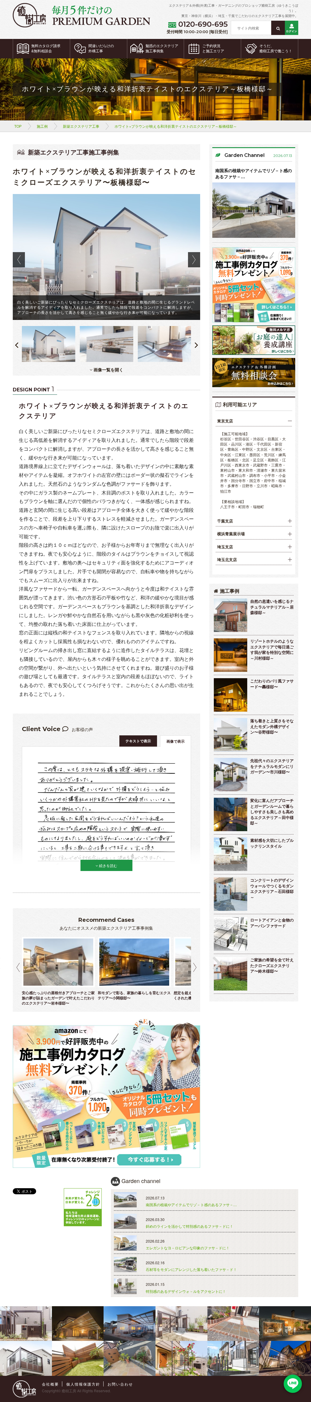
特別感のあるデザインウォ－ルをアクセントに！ (186, 1291)
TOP (18, 126)
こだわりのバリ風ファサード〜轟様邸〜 (272, 683)
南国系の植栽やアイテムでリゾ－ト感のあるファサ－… (253, 173)
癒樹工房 (69, 1390)
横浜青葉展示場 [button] (231, 534)
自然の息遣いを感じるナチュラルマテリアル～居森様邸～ (272, 606)
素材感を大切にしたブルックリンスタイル (272, 843)
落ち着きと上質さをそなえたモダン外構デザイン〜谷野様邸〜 (272, 726)
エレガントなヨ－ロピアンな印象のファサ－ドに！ (188, 1247)
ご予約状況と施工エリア (213, 48)
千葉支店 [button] (225, 521)
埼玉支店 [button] (225, 547)
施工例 (42, 126)
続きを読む (107, 865)
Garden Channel (244, 155)
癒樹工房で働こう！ (275, 48)
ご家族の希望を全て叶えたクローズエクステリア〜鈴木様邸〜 (272, 965)
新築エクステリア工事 (81, 126)
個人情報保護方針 (83, 1383)
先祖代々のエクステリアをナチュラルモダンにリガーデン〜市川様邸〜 (272, 766)
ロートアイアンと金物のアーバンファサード (272, 922)
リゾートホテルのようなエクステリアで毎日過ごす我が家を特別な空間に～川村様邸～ (272, 649)
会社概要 (50, 1383)
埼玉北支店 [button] (227, 559)
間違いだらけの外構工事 (101, 48)
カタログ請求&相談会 (45, 48)
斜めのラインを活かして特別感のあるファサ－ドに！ (189, 1226)
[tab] (254, 421)
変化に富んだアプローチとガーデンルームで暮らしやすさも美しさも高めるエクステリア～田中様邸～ (272, 811)
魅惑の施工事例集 (161, 48)
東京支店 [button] (225, 421)
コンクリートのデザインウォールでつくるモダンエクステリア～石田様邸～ (272, 888)
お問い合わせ (120, 1383)
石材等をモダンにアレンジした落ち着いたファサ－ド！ (191, 1269)
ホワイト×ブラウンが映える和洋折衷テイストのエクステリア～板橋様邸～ (175, 126)
